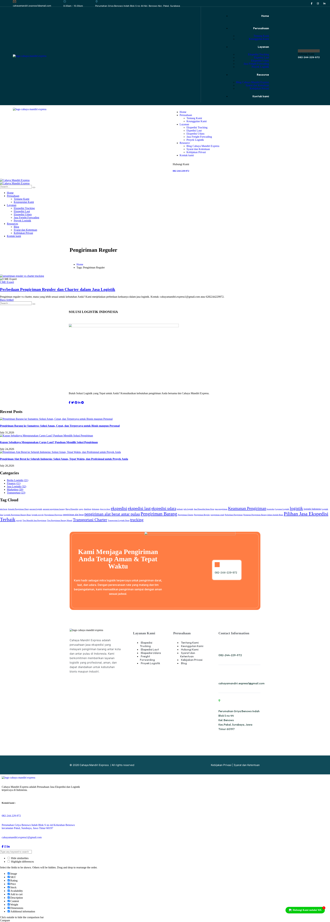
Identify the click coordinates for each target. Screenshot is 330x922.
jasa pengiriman (221, 509)
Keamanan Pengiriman (247, 508)
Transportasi (16, 492)
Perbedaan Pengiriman (234, 515)
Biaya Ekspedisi (71, 509)
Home (79, 264)
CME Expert (7, 282)
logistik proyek (38, 515)
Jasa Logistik (16, 486)
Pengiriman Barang (159, 513)
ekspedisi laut (139, 508)
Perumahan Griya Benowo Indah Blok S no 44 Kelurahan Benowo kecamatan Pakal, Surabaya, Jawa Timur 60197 (38, 827)
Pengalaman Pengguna (53, 515)
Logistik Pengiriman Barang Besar (17, 515)
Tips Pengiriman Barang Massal (59, 520)
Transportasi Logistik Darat (118, 520)
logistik (296, 508)
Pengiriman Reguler (202, 515)
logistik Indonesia (312, 509)
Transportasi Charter (90, 519)
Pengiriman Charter (185, 515)
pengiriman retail (217, 515)
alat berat (3, 509)
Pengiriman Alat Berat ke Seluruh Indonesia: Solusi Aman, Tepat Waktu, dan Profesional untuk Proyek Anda (64, 458)
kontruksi (270, 509)
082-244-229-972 (309, 57)
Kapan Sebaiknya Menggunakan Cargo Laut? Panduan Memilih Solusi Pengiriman (49, 442)
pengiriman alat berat (73, 514)
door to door (105, 509)
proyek (19, 520)
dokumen (95, 509)
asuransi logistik (35, 509)
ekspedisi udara (163, 508)
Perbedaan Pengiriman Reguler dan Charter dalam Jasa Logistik (57, 289)
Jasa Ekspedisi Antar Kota (204, 509)
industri (180, 509)
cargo (81, 509)
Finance (13, 483)
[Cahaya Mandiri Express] (15, 180)
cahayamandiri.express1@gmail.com (32, 5)
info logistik (188, 509)
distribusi (87, 509)
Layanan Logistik (282, 509)
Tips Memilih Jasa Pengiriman (34, 520)
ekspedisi (119, 508)
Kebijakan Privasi (221, 765)
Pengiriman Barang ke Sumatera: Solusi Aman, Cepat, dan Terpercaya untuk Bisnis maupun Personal (60, 425)
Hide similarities (19, 858)
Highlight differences (22, 861)
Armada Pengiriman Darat (18, 509)
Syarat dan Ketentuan (247, 765)
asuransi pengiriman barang (54, 509)
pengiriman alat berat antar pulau (112, 514)
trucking (137, 519)
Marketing (15, 489)
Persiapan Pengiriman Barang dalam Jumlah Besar (263, 515)
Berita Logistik (17, 480)
